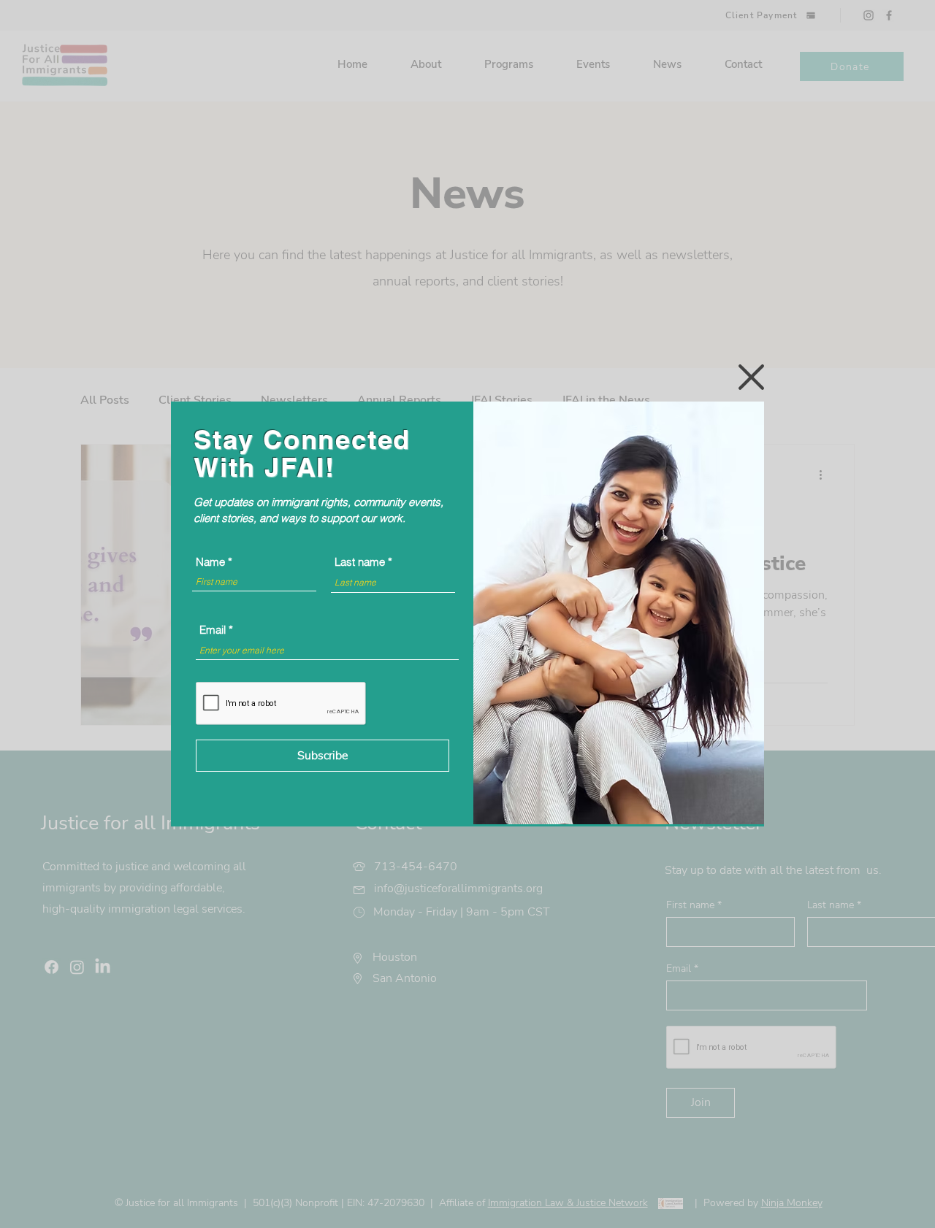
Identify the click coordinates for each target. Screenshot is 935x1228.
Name (210, 561)
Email (212, 629)
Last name (360, 561)
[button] (751, 377)
